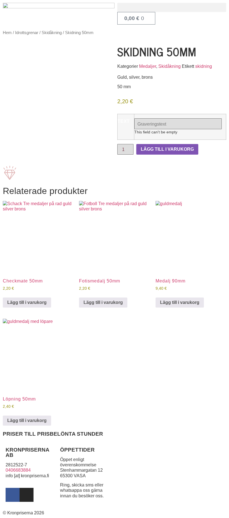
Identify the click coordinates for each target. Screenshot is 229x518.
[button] (171, 7)
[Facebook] (13, 495)
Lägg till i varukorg (167, 149)
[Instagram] (27, 495)
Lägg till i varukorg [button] (27, 302)
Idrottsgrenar (26, 32)
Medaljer (147, 66)
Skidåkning (52, 32)
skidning (203, 66)
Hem (7, 32)
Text (124, 121)
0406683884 (18, 470)
